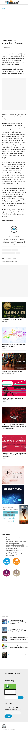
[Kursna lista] (13, 475)
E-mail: (19, 709)
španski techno (6, 252)
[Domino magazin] (10, 692)
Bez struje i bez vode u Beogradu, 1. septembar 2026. (18, 630)
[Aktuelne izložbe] (16, 573)
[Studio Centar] (10, 687)
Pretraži (21, 697)
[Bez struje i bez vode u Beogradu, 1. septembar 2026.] (4, 630)
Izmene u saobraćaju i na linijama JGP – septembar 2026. (19, 646)
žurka (18, 252)
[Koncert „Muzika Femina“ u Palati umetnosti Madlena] (14, 361)
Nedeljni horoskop (11, 552)
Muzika (3, 8)
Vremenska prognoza (12, 543)
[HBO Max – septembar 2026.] (4, 655)
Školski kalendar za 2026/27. (14, 550)
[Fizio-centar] (15, 514)
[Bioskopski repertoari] (6, 561)
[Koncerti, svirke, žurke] (6, 573)
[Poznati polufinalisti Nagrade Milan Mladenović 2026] (14, 388)
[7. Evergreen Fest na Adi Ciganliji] (14, 310)
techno (12, 252)
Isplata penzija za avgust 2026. (15, 545)
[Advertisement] (14, 24)
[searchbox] (11, 697)
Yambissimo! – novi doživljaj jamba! (16, 541)
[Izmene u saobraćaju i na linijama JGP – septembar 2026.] (4, 646)
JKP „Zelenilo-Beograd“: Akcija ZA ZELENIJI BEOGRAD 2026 (18, 638)
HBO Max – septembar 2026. (18, 655)
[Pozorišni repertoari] (16, 561)
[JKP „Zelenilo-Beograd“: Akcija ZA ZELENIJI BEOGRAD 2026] (4, 638)
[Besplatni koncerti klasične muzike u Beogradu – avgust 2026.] (14, 335)
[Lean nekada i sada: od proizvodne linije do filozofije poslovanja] (4, 621)
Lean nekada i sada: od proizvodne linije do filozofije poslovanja (18, 621)
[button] (3, 2)
